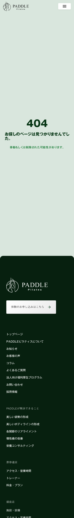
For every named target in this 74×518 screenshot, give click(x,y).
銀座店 (10, 502)
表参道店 (11, 462)
